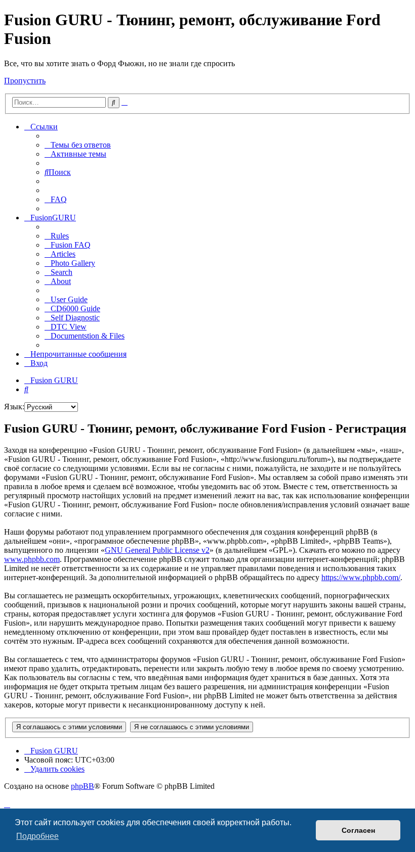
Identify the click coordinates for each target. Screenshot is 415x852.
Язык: (14, 406)
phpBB (82, 786)
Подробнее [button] (37, 836)
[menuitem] (78, 144)
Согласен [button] (358, 830)
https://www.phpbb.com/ (360, 577)
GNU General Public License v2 (157, 550)
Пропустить (25, 80)
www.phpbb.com (32, 559)
